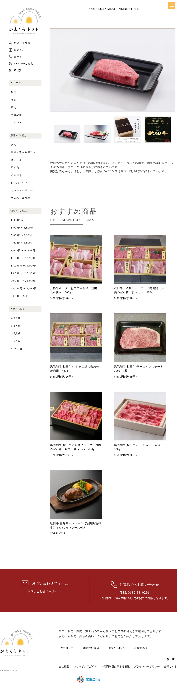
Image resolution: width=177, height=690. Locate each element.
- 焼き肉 (14, 167)
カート (18, 57)
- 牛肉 (12, 92)
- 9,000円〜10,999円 (22, 250)
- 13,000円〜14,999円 (23, 265)
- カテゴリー (66, 647)
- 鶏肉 (12, 107)
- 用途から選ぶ (90, 647)
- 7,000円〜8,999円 (21, 243)
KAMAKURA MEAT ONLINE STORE (113, 8)
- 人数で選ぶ (139, 647)
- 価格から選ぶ (115, 647)
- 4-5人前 (15, 333)
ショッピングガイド (85, 666)
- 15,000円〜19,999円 (23, 273)
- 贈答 (12, 145)
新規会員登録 (22, 43)
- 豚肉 (12, 100)
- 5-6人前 (15, 341)
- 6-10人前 (15, 348)
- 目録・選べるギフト (22, 152)
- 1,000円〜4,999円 (21, 227)
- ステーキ (15, 160)
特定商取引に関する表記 (115, 666)
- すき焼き (15, 175)
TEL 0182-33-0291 (135, 592)
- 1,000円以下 (17, 220)
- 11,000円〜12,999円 (23, 258)
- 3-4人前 (15, 326)
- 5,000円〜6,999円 (21, 235)
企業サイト (170, 666)
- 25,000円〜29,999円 (23, 288)
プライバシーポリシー (147, 666)
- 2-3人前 (15, 318)
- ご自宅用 (15, 115)
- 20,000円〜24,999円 (23, 281)
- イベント (15, 122)
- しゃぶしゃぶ (18, 183)
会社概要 (64, 666)
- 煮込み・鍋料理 (19, 198)
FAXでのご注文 (23, 64)
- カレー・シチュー (21, 190)
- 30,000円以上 (18, 296)
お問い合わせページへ (42, 591)
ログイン (19, 50)
